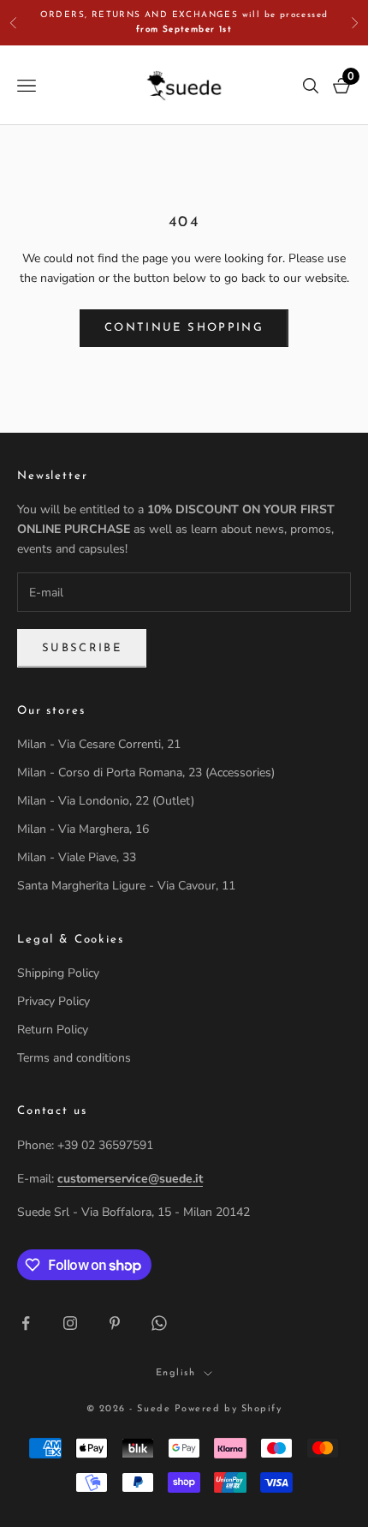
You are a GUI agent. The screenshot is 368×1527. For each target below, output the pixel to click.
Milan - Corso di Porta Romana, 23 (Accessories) (146, 772)
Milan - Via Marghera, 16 (83, 829)
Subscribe (82, 648)
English (176, 1373)
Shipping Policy (58, 973)
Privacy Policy (53, 1001)
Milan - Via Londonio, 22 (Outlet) (105, 801)
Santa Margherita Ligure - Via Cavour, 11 (126, 885)
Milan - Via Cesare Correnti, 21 (99, 744)
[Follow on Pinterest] (114, 1323)
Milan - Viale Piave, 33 (76, 857)
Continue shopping (184, 327)
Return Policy (52, 1029)
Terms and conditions (74, 1058)
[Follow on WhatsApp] (159, 1323)
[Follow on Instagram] (70, 1323)
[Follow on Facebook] (25, 1323)
